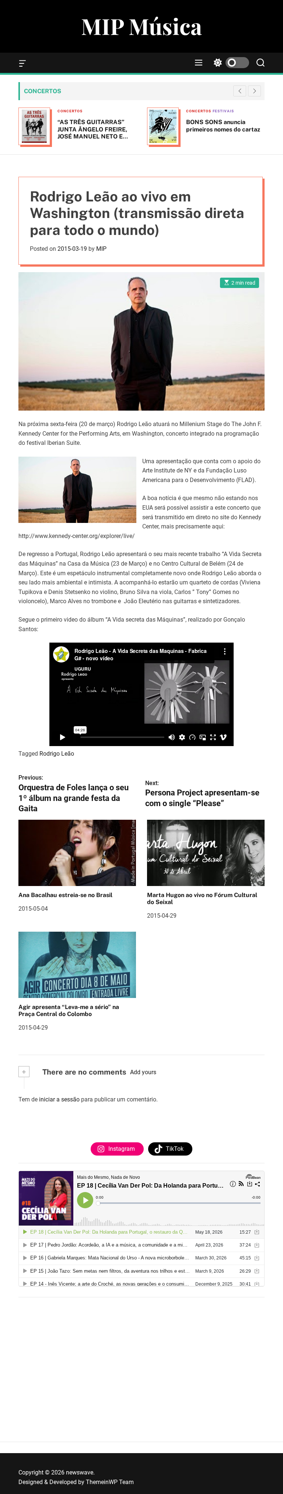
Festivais (223, 111)
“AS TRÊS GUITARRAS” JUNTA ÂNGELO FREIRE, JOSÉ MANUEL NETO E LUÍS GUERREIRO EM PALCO (92, 136)
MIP (101, 248)
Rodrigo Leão (56, 753)
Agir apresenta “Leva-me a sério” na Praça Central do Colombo (68, 1010)
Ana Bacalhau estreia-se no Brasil (65, 895)
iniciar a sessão (59, 1099)
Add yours (143, 1072)
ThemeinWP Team (110, 1482)
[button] (254, 90)
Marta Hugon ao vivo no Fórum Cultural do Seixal (202, 899)
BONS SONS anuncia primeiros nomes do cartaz (223, 126)
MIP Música (141, 26)
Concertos (70, 111)
